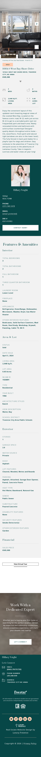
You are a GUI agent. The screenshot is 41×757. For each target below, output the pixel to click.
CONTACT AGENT (20, 228)
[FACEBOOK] (16, 719)
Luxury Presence (20, 732)
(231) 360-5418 (8, 206)
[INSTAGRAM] (20, 719)
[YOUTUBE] (11, 719)
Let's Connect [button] (20, 642)
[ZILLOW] (30, 719)
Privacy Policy (29, 743)
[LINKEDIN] (25, 719)
